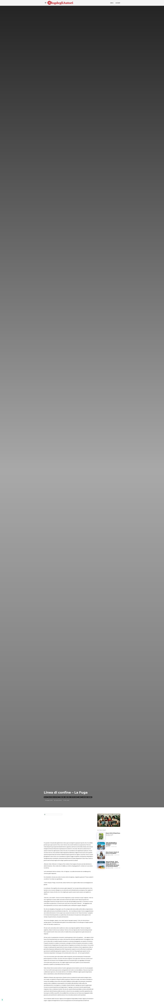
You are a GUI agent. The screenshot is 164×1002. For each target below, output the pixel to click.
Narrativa (108, 846)
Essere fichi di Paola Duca (113, 833)
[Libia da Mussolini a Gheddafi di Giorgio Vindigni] (101, 846)
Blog (45, 797)
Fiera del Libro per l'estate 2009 (68, 797)
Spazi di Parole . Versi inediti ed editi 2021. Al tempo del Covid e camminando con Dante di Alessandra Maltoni (112, 864)
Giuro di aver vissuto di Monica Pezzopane (112, 852)
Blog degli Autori (53, 797)
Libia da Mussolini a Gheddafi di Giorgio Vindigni (111, 844)
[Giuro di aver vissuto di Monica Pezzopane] (101, 855)
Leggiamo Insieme (87, 797)
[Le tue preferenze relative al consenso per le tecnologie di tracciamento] (2, 1000)
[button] (111, 3)
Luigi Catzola (58, 800)
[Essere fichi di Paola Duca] (101, 836)
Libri (80, 797)
